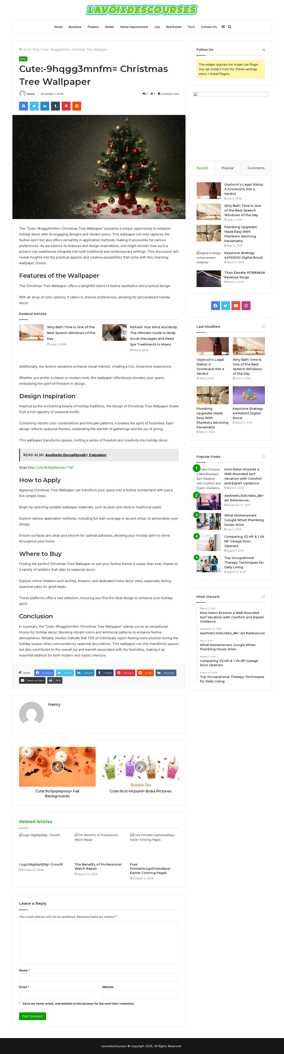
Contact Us (209, 27)
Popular (228, 168)
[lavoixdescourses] (142, 10)
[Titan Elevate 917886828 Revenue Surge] (209, 278)
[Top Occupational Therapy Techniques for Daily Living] (209, 564)
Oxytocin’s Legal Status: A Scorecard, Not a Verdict (244, 189)
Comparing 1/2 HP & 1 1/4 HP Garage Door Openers (244, 541)
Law (157, 27)
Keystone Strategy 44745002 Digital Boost (248, 413)
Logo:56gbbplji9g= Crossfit (41, 864)
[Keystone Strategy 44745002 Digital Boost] (209, 259)
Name (24, 970)
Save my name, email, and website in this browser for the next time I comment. (78, 1003)
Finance (93, 27)
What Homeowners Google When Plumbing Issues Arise (244, 520)
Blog (36, 49)
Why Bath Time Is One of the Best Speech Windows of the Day (71, 333)
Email (24, 987)
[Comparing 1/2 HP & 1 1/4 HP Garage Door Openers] (209, 542)
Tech (191, 27)
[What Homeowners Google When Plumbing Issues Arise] (209, 521)
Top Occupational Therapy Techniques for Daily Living (244, 562)
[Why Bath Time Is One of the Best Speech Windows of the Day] (31, 332)
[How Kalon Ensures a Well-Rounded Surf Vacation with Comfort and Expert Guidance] (209, 478)
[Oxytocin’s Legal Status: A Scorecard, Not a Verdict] (209, 190)
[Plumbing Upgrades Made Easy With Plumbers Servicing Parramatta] (209, 233)
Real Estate (173, 27)
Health (109, 27)
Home (58, 27)
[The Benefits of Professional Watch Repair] (99, 846)
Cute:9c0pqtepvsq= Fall (54, 467)
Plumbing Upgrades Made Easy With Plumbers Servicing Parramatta (212, 418)
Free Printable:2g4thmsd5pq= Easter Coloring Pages (150, 868)
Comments (256, 168)
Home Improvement (134, 27)
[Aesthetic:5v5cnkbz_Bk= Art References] (209, 501)
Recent (202, 168)
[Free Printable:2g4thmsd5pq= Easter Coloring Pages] (154, 846)
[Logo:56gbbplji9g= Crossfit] (43, 846)
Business (75, 27)
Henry (31, 93)
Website (108, 987)
